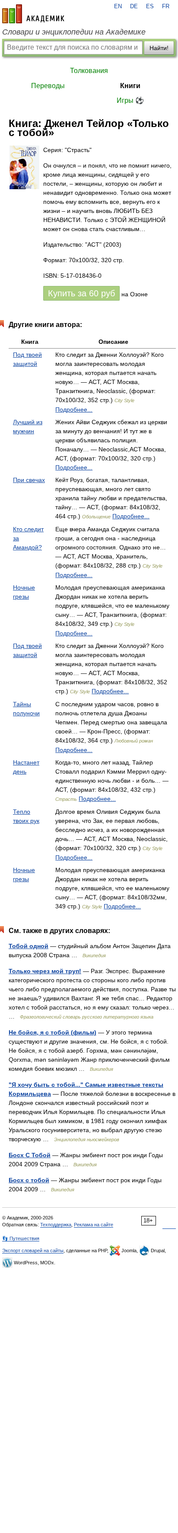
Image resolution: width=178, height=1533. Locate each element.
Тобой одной (28, 946)
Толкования (89, 70)
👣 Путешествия (20, 1238)
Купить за (81, 293)
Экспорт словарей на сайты (33, 1250)
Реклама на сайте (93, 1224)
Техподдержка (55, 1224)
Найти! (158, 47)
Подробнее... (73, 409)
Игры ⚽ (130, 100)
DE (134, 6)
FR (165, 6)
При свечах (29, 479)
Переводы (48, 85)
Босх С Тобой (30, 1155)
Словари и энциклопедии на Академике (74, 32)
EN (118, 6)
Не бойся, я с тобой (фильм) (52, 1032)
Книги (130, 85)
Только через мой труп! (45, 971)
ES (150, 6)
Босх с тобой (29, 1180)
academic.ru (33, 13)
